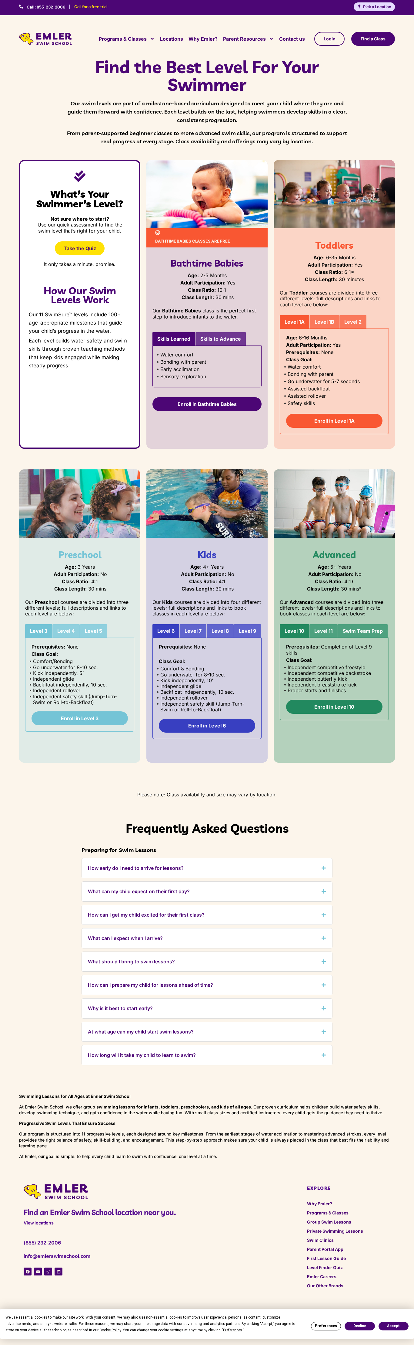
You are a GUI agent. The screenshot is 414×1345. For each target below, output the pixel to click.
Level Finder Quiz (325, 1267)
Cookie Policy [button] (110, 1330)
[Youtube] (38, 1271)
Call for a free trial (90, 6)
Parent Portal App (325, 1249)
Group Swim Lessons (329, 1221)
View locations (39, 1222)
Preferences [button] (232, 1330)
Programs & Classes (123, 39)
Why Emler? (203, 39)
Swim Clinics (320, 1240)
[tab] (173, 339)
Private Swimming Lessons (335, 1231)
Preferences (326, 1326)
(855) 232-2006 (42, 1243)
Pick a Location (377, 6)
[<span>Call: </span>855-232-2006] (21, 7)
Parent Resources (244, 39)
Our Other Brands (325, 1285)
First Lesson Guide (326, 1258)
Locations (171, 39)
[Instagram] (48, 1271)
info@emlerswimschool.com (57, 1256)
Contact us (292, 39)
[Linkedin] (58, 1271)
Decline (359, 1326)
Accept (393, 1326)
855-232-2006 (46, 7)
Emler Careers (321, 1276)
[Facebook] (28, 1271)
